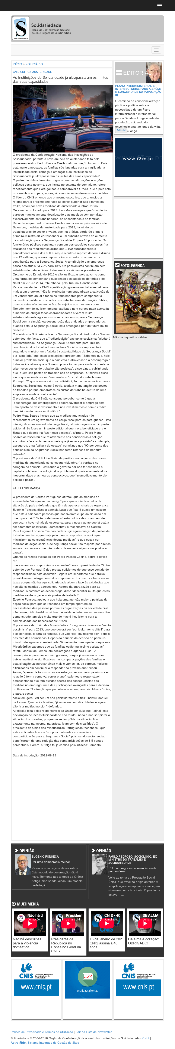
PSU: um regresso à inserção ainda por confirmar (132, 869)
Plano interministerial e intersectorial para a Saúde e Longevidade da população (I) (138, 90)
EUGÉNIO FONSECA (45, 856)
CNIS (145, 1038)
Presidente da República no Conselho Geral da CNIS (66, 945)
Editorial (121, 130)
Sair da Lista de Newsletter (94, 1032)
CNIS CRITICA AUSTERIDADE (32, 72)
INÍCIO (17, 64)
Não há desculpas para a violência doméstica (27, 943)
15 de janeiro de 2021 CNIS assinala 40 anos (107, 943)
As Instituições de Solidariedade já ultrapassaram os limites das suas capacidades (60, 79)
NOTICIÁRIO (34, 64)
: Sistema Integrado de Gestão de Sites (45, 1042)
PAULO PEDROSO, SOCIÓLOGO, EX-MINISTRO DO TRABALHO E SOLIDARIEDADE (133, 859)
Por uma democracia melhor (51, 862)
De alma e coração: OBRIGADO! (143, 941)
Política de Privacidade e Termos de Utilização (42, 1032)
